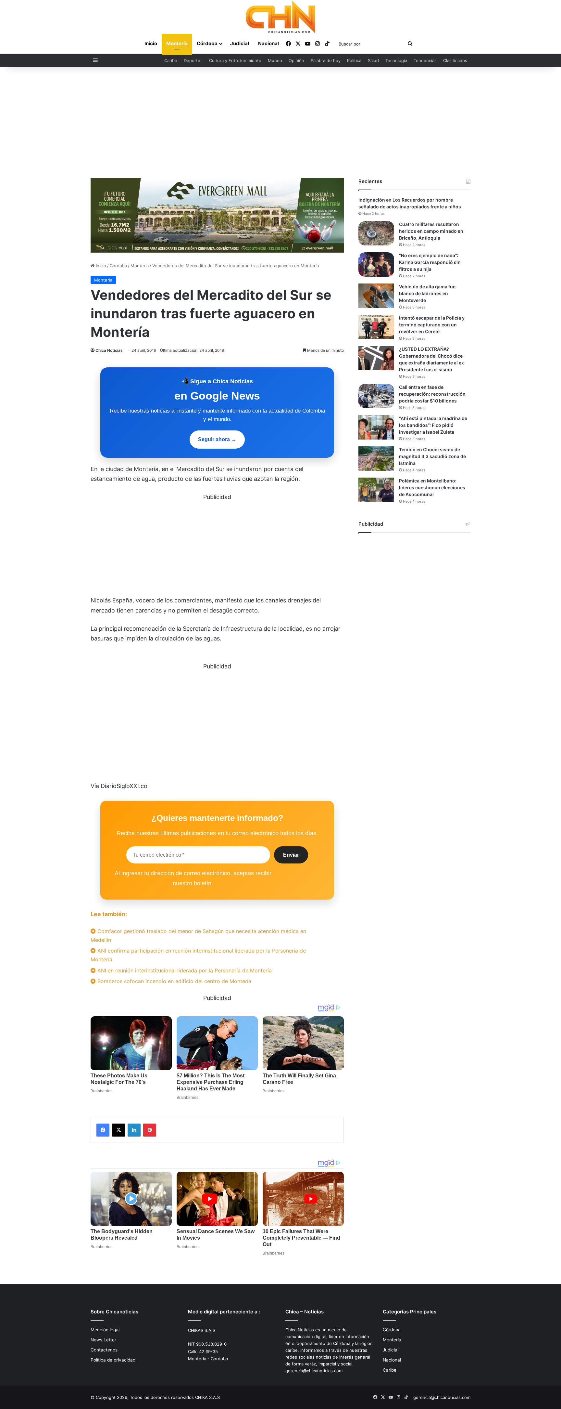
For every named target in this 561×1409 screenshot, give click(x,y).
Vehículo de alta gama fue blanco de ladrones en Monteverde (427, 293)
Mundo (275, 60)
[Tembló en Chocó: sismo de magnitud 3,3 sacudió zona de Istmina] (376, 458)
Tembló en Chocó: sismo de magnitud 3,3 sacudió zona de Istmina (432, 456)
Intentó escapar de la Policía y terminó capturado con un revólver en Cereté (432, 324)
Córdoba (207, 43)
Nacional (268, 43)
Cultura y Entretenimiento (235, 60)
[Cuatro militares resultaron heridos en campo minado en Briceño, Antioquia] (376, 233)
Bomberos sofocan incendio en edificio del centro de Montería (173, 981)
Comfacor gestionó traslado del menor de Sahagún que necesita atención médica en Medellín (198, 935)
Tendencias (425, 60)
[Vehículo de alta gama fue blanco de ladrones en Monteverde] (376, 295)
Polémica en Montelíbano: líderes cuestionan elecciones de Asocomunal (432, 487)
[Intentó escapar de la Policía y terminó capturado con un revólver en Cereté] (376, 327)
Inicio (150, 43)
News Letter (103, 1339)
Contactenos (104, 1349)
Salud (373, 60)
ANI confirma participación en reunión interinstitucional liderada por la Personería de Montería (198, 955)
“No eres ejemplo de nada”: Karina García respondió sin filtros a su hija (430, 262)
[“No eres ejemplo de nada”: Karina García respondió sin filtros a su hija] (376, 264)
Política (354, 60)
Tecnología (396, 60)
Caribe (170, 60)
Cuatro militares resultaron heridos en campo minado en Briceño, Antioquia (431, 231)
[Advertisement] (280, 122)
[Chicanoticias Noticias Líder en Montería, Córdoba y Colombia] (280, 17)
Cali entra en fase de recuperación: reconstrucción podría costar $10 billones (432, 393)
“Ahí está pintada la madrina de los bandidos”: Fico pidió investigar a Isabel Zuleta (433, 425)
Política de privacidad (113, 1360)
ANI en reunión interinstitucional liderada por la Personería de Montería (184, 970)
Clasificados (455, 60)
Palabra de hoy (326, 60)
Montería (177, 43)
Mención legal (105, 1329)
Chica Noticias (109, 350)
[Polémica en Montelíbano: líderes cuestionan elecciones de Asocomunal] (376, 490)
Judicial (239, 43)
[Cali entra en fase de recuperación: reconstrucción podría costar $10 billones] (376, 396)
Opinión (296, 60)
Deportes (193, 60)
